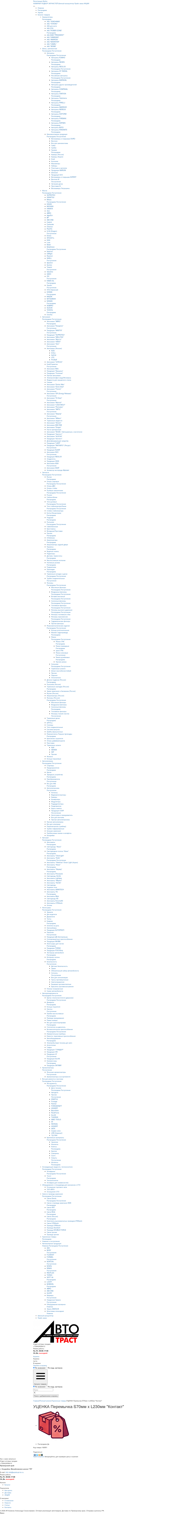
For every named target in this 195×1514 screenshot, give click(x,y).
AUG (53, 350)
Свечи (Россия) (52, 1217)
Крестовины (51, 529)
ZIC (51, 277)
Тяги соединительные (55, 727)
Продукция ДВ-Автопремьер (57, 937)
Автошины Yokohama (59, 99)
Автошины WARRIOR (59, 107)
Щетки (49, 772)
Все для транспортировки (56, 1023)
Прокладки (51, 570)
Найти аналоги (39, 1456)
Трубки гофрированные (55, 828)
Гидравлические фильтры (60, 621)
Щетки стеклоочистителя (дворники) (60, 999)
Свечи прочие (52, 1232)
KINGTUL (54, 1099)
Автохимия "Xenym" (54, 423)
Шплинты (55, 1163)
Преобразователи (53, 780)
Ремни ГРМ (60, 642)
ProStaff (54, 359)
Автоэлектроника (53, 789)
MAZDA (49, 296)
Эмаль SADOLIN (53, 1309)
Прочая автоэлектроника (60, 819)
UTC (52, 357)
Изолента (54, 1144)
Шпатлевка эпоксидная (55, 1312)
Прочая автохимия (54, 375)
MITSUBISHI (51, 299)
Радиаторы (51, 553)
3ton (48, 211)
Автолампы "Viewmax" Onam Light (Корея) (62, 862)
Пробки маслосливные (55, 1014)
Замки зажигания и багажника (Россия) (61, 691)
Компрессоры (52, 1062)
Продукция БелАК (53, 1058)
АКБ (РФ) (50, 28)
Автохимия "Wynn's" (54, 339)
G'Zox (53, 353)
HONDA (51, 293)
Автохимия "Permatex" (55, 407)
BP (48, 217)
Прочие (54, 754)
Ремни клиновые (62, 654)
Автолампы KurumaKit (55, 901)
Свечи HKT (51, 1208)
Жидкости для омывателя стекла (59, 380)
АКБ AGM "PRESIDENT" (55, 35)
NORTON (51, 1262)
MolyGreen (56, 248)
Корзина (36, 1356)
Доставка (8, 1492)
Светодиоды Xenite (54, 876)
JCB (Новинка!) (56, 1133)
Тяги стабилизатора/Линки (56, 507)
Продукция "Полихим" (55, 373)
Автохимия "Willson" (54, 418)
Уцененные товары (49, 1238)
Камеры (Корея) (57, 157)
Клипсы (55, 1147)
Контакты (8, 1507)
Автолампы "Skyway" (54, 870)
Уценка (40, 12)
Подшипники (51, 567)
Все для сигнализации (59, 977)
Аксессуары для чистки (55, 944)
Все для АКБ (51, 784)
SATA (53, 1128)
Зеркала (50, 912)
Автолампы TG (52, 893)
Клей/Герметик (52, 365)
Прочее (51, 534)
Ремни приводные (62, 647)
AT (52, 1122)
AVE (48, 1248)
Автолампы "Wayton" (54, 880)
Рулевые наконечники (56, 491)
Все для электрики (53, 824)
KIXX (48, 240)
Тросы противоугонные (59, 980)
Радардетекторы (57, 804)
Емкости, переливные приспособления (61, 1036)
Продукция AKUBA (53, 941)
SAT (52, 752)
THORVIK (54, 1117)
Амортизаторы (52, 541)
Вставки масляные (61, 597)
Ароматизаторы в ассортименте (58, 1076)
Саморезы (55, 1153)
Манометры (55, 163)
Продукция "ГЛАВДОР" (55, 1049)
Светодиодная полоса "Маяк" (58, 852)
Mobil (49, 245)
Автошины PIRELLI (58, 103)
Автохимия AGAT (53, 468)
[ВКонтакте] (35, 1454)
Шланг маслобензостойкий (61, 671)
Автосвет (52, 838)
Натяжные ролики (53, 563)
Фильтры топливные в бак (60, 614)
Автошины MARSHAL (59, 81)
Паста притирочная (54, 429)
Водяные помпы (53, 551)
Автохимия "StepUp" (54, 415)
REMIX (51, 1269)
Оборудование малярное (56, 1305)
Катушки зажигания (54, 831)
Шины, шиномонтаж (52, 49)
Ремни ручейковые (63, 658)
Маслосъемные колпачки (56, 560)
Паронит (54, 675)
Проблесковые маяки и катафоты (59, 833)
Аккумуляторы (47, 18)
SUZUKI (49, 308)
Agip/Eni (50, 215)
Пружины (51, 548)
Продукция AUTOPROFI (55, 930)
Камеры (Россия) (57, 154)
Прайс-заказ (78, 3)
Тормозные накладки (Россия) (58, 687)
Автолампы (51, 843)
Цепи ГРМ (59, 650)
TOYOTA (51, 311)
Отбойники (51, 538)
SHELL (51, 259)
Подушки (51, 518)
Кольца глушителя (53, 1007)
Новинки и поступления (51, 1241)
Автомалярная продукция (55, 1244)
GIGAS (49, 204)
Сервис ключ (56, 1131)
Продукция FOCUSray (55, 950)
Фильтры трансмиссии (61, 618)
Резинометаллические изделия (58, 627)
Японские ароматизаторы (56, 1073)
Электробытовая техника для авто (59, 1043)
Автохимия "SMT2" (54, 410)
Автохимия (52, 318)
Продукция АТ (52, 1055)
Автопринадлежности (52, 994)
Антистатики (51, 1045)
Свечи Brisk (51, 1213)
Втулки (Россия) (52, 693)
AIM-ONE (50, 220)
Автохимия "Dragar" (54, 427)
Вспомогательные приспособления (60, 1030)
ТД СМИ (54, 1135)
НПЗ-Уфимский (52, 290)
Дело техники (61, 1089)
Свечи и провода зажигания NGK (59, 1204)
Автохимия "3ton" (53, 345)
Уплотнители (56, 677)
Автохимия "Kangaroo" (55, 327)
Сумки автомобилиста (55, 991)
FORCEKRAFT (56, 1106)
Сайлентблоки (52, 498)
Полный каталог (46, 1401)
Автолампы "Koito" (56, 859)
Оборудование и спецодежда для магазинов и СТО (61, 1185)
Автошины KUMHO (58, 58)
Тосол (51, 1177)
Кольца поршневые (54, 759)
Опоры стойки (52, 488)
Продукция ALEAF (53, 450)
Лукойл (51, 286)
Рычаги (49, 495)
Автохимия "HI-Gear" (54, 399)
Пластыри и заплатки (59, 168)
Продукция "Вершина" (55, 371)
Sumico (49, 265)
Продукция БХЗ (57, 175)
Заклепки (54, 1142)
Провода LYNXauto (54, 1225)
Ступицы (50, 725)
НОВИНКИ (37, 3)
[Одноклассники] (39, 1454)
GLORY (49, 1293)
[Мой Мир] (42, 1454)
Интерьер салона (53, 958)
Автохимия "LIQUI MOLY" (56, 405)
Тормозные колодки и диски (57, 575)
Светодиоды (51, 885)
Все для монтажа (57, 817)
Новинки (41, 8)
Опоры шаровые (56, 482)
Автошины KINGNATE (59, 131)
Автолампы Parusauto (55, 874)
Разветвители (56, 806)
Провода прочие (53, 1234)
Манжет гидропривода (59, 633)
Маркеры (51, 1296)
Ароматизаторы (48, 1068)
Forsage (54, 1101)
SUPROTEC (51, 195)
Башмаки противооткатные (61, 984)
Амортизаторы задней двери (57, 544)
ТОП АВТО (51, 1189)
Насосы (51, 1010)
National (50, 251)
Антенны (54, 792)
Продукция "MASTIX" (54, 331)
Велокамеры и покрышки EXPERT (63, 177)
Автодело (54, 1092)
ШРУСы (49, 722)
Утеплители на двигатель (56, 1027)
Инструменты (56, 1084)
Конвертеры (55, 799)
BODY (51, 1251)
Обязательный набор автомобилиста (65, 971)
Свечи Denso (56, 1199)
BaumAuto (55, 1110)
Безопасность (52, 962)
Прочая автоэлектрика (55, 822)
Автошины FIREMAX (58, 119)
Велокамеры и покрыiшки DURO (63, 139)
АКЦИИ (86, 3)
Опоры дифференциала (56, 741)
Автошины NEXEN (58, 63)
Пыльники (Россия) (54, 684)
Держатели (51, 916)
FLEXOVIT (50, 1255)
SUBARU (50, 305)
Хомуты (56, 1159)
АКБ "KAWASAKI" (53, 37)
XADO (49, 274)
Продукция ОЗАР (57, 811)
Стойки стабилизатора (55, 511)
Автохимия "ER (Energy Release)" (59, 394)
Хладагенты (51, 459)
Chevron (50, 226)
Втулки (51, 478)
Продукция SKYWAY (54, 1065)
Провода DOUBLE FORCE (56, 1230)
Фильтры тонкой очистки (60, 714)
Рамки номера (52, 1020)
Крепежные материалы (56, 1138)
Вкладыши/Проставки (55, 531)
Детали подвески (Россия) (56, 681)
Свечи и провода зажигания (52, 1195)
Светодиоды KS (52, 898)
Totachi (51, 268)
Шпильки (54, 172)
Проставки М (56, 186)
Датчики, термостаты (54, 557)
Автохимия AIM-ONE (54, 425)
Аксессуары (52, 908)
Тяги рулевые (56, 503)
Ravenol (50, 256)
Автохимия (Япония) (54, 348)
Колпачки (54, 161)
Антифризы (56, 1172)
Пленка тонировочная (55, 989)
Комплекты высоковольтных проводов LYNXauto (64, 1221)
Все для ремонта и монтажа (52, 1080)
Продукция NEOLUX (54, 456)
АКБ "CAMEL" (52, 44)
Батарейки (51, 835)
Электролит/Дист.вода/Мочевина (59, 378)
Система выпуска (53, 729)
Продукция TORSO (54, 948)
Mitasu (56, 200)
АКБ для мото (52, 26)
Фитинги (50, 756)
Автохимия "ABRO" (54, 322)
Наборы (54, 166)
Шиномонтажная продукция (57, 135)
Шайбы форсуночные (55, 732)
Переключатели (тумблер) (56, 826)
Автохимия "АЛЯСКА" (55, 362)
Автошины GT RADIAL (59, 72)
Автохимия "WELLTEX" (55, 337)
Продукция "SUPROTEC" (56, 335)
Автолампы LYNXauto (55, 903)
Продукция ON (52, 1052)
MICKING (50, 206)
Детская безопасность (59, 966)
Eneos (49, 235)
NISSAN (51, 302)
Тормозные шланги (58, 668)
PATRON (54, 1124)
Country (49, 314)
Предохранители (53, 769)
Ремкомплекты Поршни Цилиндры (59, 735)
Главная (36, 1401)
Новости (8, 1503)
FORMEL (51, 1258)
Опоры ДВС (51, 486)
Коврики (51, 922)
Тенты (49, 919)
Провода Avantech (53, 1228)
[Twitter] (37, 1454)
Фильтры (56, 584)
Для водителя (52, 914)
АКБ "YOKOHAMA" (53, 21)
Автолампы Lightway (54, 878)
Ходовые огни (52, 887)
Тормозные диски (53, 719)
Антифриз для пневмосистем (57, 1182)
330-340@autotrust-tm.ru (14, 1472)
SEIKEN (54, 750)
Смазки (49, 382)
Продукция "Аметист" (54, 434)
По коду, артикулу (55, 1368)
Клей (53, 159)
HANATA (50, 208)
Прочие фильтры (57, 623)
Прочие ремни (61, 662)
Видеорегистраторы (58, 795)
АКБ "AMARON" (52, 39)
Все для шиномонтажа (59, 143)
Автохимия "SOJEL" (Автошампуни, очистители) (64, 432)
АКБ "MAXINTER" (53, 42)
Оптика (49, 905)
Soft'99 (53, 355)
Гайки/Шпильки (52, 526)
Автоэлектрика (52, 762)
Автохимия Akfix (53, 369)
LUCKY (49, 1282)
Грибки (53, 148)
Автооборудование (54, 1039)
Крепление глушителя (55, 738)
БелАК (53, 1115)
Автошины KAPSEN (58, 124)
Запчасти (52, 473)
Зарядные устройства (55, 775)
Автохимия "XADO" (54, 341)
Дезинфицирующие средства (57, 441)
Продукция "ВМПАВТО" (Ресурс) (59, 446)
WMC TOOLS (56, 1119)
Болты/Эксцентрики (54, 514)
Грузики (55, 151)
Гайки (53, 145)
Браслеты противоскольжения (62, 986)
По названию (40, 1368)
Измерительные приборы (56, 1034)
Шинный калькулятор (66, 3)
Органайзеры (52, 928)
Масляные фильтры (61, 588)
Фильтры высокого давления (61, 611)
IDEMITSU (50, 197)
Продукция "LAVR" (53, 443)
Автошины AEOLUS (61, 67)
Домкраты (51, 1003)
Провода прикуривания (55, 1018)
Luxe (48, 242)
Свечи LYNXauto (53, 1223)
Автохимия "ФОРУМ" (54, 436)
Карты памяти (56, 808)
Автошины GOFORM (58, 115)
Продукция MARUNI (58, 170)
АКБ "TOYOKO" (52, 24)
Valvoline (50, 272)
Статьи (7, 1505)
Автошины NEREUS (58, 110)
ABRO (49, 213)
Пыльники (56, 523)
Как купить (8, 1490)
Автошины (56, 54)
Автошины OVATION (58, 94)
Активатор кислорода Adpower (58, 470)
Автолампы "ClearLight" (55, 856)
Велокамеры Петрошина (60, 188)
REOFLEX (50, 1273)
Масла (52, 191)
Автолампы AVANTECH (55, 889)
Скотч (53, 1155)
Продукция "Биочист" (54, 438)
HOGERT (54, 1108)
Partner (54, 1104)
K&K (52, 747)
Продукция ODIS (53, 461)
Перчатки (51, 933)
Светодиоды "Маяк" (54, 847)
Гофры (49, 1047)
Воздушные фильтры (61, 593)
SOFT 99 (51, 1278)
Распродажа (42, 10)
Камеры (54, 797)
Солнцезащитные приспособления (60, 939)
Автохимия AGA (52, 464)
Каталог (7, 1485)
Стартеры (50, 765)
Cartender (50, 224)
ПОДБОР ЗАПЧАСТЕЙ (49, 3)
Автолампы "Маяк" (53, 866)
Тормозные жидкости (54, 420)
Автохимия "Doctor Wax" (56, 384)
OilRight (49, 254)
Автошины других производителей (64, 85)
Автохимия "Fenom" (54, 390)
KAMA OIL (51, 282)
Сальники (61, 665)
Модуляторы (56, 801)
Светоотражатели (57, 982)
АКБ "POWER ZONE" (54, 31)
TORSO (49, 1275)
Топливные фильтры (61, 606)
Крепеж (54, 1151)
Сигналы (56, 974)
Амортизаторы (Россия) (55, 695)
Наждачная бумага (54, 1301)
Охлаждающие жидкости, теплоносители (57, 1168)
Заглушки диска (57, 184)
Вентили (54, 141)
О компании (9, 1500)
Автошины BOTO (57, 127)
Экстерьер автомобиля (55, 953)
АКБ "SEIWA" (51, 46)
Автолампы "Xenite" (54, 883)
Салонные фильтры (61, 602)
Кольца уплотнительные (60, 630)
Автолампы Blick (53, 896)
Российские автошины (61, 76)
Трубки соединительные (56, 579)
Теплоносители (52, 1180)
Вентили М (56, 180)
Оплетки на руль (53, 925)
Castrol (49, 222)
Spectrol (50, 263)
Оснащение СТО (53, 1191)
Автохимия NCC (53, 453)
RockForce (55, 1113)
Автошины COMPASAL (59, 90)
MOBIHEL (51, 1285)
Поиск (46, 1396)
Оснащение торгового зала (57, 1187)
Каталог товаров (44, 15)
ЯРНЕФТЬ (50, 238)
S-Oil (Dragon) (52, 232)
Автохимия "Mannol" (54, 402)
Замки (53, 968)
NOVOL (49, 1266)
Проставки (50, 743)
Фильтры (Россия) (56, 699)
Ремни (61, 638)
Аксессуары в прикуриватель (62, 815)
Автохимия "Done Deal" (55, 387)
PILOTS (49, 229)
